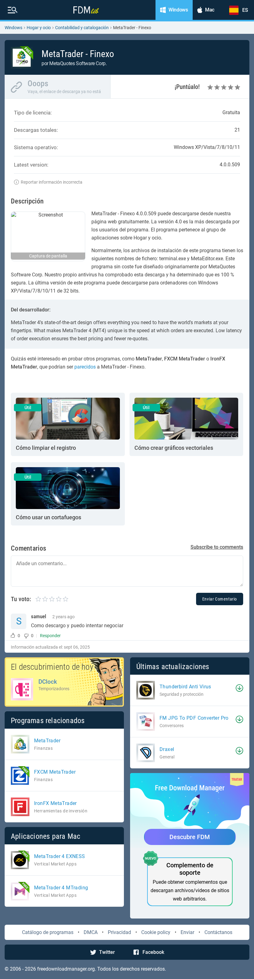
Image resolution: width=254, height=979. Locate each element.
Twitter (107, 952)
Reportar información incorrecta (51, 182)
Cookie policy (155, 932)
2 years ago (63, 616)
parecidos (85, 367)
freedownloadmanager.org (66, 969)
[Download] (239, 688)
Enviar (187, 932)
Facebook (153, 952)
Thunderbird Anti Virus (185, 687)
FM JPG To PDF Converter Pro (194, 718)
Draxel (167, 749)
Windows (13, 27)
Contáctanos (218, 932)
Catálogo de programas (47, 932)
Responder (50, 635)
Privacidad (119, 932)
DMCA (91, 932)
